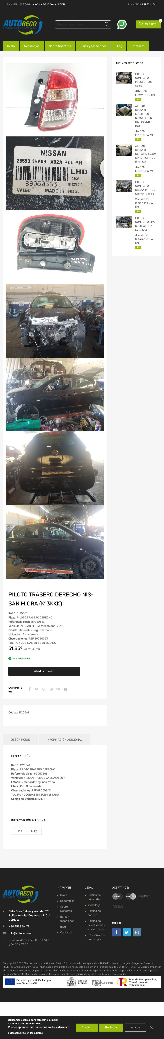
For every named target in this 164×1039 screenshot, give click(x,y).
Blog (119, 46)
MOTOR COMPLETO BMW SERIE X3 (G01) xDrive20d (145, 224)
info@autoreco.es (20, 933)
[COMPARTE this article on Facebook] (29, 689)
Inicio (11, 46)
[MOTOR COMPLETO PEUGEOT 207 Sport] (124, 78)
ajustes (38, 1033)
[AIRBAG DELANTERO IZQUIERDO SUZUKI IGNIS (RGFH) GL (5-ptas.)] (124, 110)
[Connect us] (116, 932)
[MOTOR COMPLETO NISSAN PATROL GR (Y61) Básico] (124, 186)
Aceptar (87, 1027)
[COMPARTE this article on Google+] (43, 689)
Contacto (138, 46)
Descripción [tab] (20, 739)
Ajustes (135, 1027)
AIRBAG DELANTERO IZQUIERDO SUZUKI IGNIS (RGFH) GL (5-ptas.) (143, 116)
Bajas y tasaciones (93, 46)
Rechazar (111, 1027)
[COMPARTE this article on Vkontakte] (57, 689)
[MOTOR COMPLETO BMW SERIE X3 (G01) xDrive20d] (124, 222)
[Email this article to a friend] (65, 689)
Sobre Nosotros (60, 46)
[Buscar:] (83, 24)
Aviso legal (94, 905)
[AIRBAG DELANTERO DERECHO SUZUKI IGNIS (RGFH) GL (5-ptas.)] (124, 150)
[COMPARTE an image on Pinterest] (50, 689)
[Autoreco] (20, 25)
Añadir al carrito (44, 671)
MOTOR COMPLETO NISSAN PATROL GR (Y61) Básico (145, 188)
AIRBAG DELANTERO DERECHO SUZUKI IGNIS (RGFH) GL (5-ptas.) (146, 153)
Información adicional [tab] (64, 739)
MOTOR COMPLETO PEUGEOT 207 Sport (143, 80)
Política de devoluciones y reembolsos (96, 925)
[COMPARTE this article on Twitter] (36, 689)
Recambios (32, 46)
